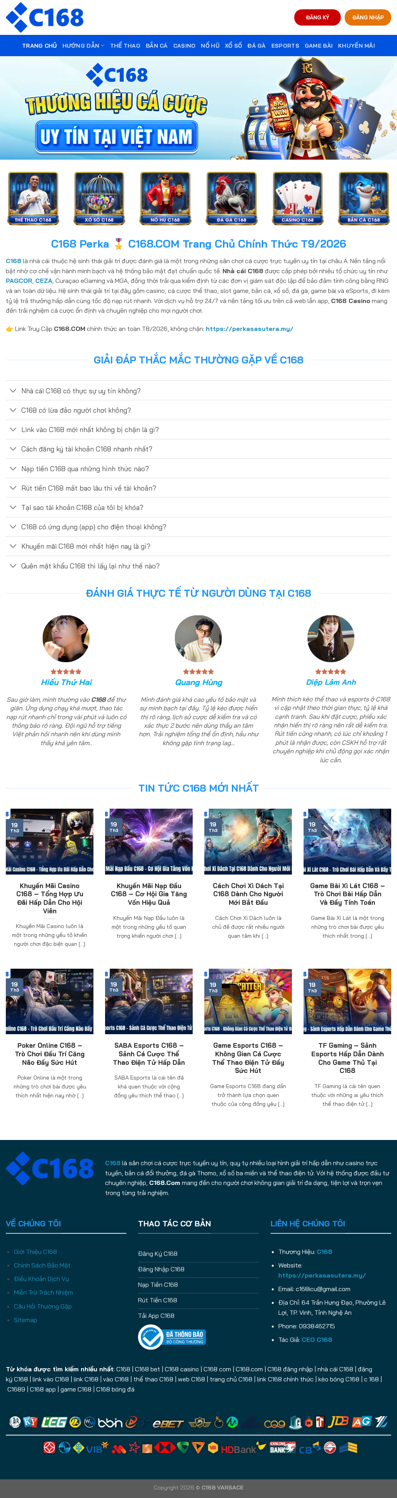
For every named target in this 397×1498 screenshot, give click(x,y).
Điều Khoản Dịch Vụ (41, 1279)
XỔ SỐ (233, 45)
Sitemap (25, 1320)
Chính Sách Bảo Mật (42, 1265)
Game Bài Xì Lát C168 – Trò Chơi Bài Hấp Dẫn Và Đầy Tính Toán (347, 894)
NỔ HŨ (210, 45)
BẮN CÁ (157, 45)
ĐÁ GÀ (256, 45)
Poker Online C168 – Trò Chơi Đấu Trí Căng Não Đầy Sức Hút (50, 1053)
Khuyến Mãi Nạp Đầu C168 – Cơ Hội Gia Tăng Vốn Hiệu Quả (149, 894)
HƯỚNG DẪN (81, 45)
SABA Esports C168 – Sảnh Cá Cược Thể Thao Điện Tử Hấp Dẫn (149, 1053)
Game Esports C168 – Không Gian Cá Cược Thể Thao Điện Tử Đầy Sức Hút (248, 1057)
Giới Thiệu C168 (35, 1251)
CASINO (184, 45)
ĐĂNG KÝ (317, 17)
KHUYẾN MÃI (356, 45)
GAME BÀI (319, 45)
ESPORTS (285, 45)
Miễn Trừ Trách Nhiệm (43, 1292)
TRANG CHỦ (39, 45)
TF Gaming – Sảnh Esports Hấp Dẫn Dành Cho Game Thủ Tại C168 (347, 1057)
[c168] (44, 17)
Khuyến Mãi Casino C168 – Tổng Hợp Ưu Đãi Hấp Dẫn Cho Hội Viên (49, 898)
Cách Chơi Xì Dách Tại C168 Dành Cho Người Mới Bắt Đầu (248, 894)
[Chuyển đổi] (13, 391)
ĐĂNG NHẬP (368, 17)
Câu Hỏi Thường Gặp (43, 1306)
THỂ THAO (125, 45)
